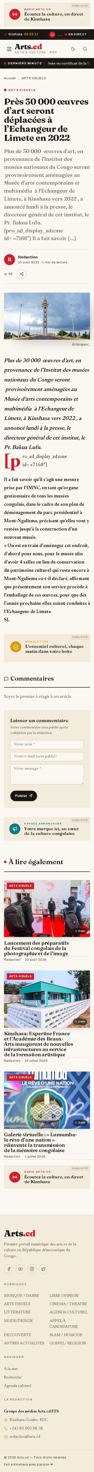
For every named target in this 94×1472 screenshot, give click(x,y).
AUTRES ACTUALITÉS (24, 1343)
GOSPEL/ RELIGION (68, 1343)
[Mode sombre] (73, 49)
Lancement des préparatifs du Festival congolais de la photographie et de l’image (36, 948)
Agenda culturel (17, 1386)
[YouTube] (20, 1269)
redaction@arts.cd (25, 1437)
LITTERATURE (17, 1312)
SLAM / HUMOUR (66, 1335)
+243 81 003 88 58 (26, 1428)
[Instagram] (32, 1269)
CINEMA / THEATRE (68, 1304)
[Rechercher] (85, 49)
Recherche (13, 1377)
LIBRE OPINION (64, 1296)
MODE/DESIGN (18, 1321)
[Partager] (22, 274)
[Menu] (9, 49)
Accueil (10, 78)
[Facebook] (9, 1269)
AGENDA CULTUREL (69, 1312)
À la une (11, 1369)
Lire (81, 959)
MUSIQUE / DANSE (21, 1296)
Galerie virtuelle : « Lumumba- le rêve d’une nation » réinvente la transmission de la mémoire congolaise (40, 1142)
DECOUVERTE (17, 1335)
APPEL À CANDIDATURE (64, 1324)
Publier (21, 796)
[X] (43, 1269)
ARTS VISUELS (34, 78)
